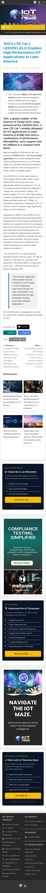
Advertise (29, 859)
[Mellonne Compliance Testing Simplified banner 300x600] (23, 556)
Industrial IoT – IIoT (12, 838)
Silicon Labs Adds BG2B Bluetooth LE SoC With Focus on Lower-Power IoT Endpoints (31, 402)
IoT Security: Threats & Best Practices (22, 629)
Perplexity (11, 333)
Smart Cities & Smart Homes (11, 850)
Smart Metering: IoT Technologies (20, 646)
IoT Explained (32, 825)
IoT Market (9, 828)
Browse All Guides (23, 654)
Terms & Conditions (32, 870)
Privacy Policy (30, 874)
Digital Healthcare (12, 869)
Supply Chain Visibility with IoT (20, 633)
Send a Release (30, 856)
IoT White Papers (33, 837)
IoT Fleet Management (16, 638)
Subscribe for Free (23, 500)
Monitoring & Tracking (8, 844)
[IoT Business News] (23, 14)
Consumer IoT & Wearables (9, 864)
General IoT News (12, 824)
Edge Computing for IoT (17, 624)
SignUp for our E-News (34, 863)
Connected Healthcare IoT (18, 642)
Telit (23, 339)
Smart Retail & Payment (9, 875)
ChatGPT (24, 327)
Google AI (25, 333)
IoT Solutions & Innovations (32, 68)
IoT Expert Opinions (35, 821)
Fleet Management (12, 859)
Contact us (29, 867)
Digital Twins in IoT (16, 620)
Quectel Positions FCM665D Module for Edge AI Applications (12, 434)
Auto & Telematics (12, 855)
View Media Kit (23, 796)
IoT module (14, 339)
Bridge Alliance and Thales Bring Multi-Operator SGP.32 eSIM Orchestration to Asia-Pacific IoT (33, 437)
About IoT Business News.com (32, 851)
